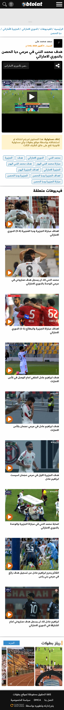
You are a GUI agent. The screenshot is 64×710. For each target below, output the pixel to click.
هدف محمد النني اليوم (20, 163)
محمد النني (54, 157)
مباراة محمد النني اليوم (48, 163)
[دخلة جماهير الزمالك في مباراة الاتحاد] (20, 666)
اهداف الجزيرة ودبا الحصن (46, 175)
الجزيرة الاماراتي (52, 169)
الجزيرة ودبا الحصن (17, 175)
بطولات (16, 694)
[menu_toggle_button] (59, 4)
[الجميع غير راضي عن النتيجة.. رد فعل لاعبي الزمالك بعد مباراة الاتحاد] (48, 666)
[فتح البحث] (5, 4)
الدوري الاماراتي (36, 157)
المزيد (12, 643)
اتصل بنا (48, 699)
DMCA (37, 699)
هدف (20, 157)
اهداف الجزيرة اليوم (28, 169)
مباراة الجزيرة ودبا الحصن (47, 181)
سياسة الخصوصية (20, 699)
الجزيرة (8, 157)
